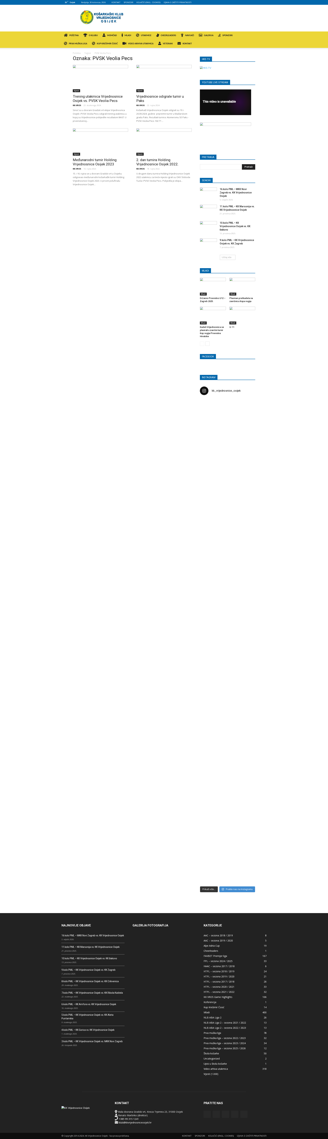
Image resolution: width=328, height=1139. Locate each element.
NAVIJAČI (189, 35)
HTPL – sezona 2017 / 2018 (219, 981)
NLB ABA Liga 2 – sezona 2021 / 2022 (225, 1022)
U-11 (231, 327)
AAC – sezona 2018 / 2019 (218, 935)
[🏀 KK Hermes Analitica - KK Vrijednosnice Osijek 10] (209, 855)
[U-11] (242, 315)
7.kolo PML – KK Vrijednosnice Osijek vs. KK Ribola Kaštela (92, 992)
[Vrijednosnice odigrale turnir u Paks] (164, 78)
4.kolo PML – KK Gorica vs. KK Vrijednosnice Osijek (88, 1030)
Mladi (203, 294)
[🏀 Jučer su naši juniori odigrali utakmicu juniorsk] (209, 460)
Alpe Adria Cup (212, 945)
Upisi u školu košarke (215, 1063)
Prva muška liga (212, 1033)
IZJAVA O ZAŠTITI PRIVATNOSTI (178, 2)
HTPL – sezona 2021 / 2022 (219, 991)
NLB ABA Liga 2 (212, 1017)
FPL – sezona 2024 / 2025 (218, 961)
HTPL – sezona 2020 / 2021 (219, 986)
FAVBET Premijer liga (215, 956)
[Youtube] (263, 2)
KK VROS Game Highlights (218, 997)
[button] (262, 35)
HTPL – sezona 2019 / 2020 (219, 976)
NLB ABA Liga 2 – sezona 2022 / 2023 (225, 1027)
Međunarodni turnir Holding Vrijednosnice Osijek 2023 (95, 162)
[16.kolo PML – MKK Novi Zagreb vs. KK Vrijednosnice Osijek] (208, 193)
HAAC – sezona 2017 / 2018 (219, 966)
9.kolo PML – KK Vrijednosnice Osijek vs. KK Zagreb (88, 969)
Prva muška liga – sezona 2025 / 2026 (225, 1048)
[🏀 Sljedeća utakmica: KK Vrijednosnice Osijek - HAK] (209, 543)
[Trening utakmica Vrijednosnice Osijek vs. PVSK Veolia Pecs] (100, 78)
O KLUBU (93, 35)
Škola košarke (211, 1053)
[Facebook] (241, 2)
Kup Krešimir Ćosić (214, 1007)
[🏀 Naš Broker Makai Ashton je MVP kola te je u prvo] (209, 708)
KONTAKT (116, 2)
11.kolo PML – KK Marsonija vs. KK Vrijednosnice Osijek (91, 947)
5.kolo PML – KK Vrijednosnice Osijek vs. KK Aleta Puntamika (87, 1016)
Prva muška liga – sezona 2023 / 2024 (225, 1043)
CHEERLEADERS (168, 35)
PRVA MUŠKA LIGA (78, 43)
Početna (77, 53)
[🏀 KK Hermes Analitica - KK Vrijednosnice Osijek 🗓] (227, 860)
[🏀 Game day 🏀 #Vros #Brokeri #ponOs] (246, 406)
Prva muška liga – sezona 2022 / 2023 (225, 1038)
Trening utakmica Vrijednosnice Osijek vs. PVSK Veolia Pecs (98, 98)
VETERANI (168, 43)
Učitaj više (226, 257)
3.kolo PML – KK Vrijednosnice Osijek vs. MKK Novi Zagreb (92, 1041)
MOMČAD (112, 35)
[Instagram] (247, 2)
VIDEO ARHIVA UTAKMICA (140, 43)
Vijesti (76, 90)
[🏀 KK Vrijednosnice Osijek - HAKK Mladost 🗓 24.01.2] (227, 419)
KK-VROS (77, 105)
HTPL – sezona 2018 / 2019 (219, 971)
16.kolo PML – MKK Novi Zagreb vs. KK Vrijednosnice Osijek (236, 192)
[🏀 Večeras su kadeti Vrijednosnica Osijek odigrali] (246, 744)
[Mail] (252, 2)
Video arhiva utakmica (216, 1068)
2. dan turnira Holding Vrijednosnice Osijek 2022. (157, 162)
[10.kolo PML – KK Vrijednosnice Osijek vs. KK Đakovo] (208, 227)
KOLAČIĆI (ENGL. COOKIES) (148, 2)
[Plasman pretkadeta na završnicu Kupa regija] (242, 287)
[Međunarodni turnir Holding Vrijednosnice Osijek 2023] (100, 142)
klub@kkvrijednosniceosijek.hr (135, 1122)
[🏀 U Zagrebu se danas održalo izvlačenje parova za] (246, 587)
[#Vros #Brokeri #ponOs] (227, 527)
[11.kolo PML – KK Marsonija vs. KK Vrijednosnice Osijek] (208, 211)
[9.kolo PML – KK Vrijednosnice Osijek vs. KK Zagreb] (208, 244)
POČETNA (74, 35)
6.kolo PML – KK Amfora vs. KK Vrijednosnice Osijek (89, 1004)
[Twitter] (258, 2)
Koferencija (210, 1002)
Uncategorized (212, 1058)
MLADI (128, 35)
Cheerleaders (211, 950)
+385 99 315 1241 (129, 1119)
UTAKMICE (146, 35)
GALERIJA (208, 35)
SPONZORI (128, 2)
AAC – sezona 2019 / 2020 (218, 940)
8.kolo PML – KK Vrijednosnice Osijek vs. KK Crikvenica (90, 981)
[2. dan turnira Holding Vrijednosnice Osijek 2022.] (164, 142)
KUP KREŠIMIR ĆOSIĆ (107, 43)
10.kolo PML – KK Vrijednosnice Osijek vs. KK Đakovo (235, 226)
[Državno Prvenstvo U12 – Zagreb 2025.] (213, 287)
